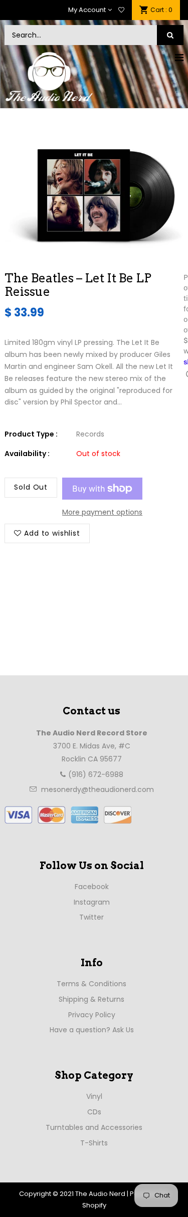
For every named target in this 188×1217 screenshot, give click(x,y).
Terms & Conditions (91, 984)
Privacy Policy (91, 1015)
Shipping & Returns (91, 999)
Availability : (27, 454)
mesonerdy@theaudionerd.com (97, 789)
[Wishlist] (121, 10)
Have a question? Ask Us (92, 1030)
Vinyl (94, 1096)
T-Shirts (94, 1143)
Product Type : (31, 434)
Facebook (92, 887)
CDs (94, 1112)
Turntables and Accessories (94, 1127)
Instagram (92, 902)
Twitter (91, 917)
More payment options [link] (102, 512)
